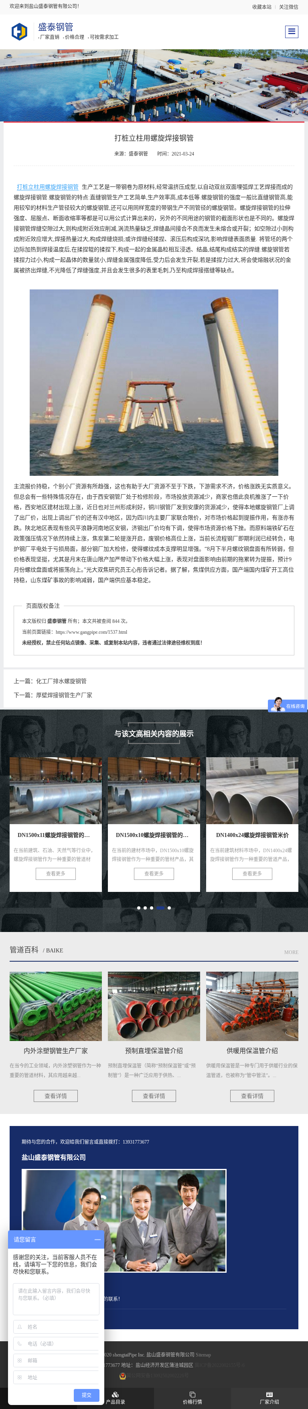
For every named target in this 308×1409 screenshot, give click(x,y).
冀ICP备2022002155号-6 (220, 1365)
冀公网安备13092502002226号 (157, 1376)
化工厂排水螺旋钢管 (61, 681)
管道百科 (24, 950)
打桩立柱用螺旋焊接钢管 (48, 187)
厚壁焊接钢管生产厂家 (64, 695)
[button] (138, 908)
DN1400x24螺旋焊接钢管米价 (163, 786)
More (291, 952)
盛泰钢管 (55, 27)
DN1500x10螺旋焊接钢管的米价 (68, 786)
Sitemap (203, 1355)
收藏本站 (262, 7)
